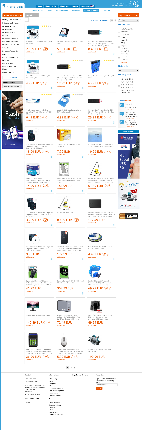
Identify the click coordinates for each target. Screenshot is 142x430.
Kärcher (124, 48)
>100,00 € (125, 93)
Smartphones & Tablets (10, 45)
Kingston (124, 34)
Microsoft (124, 51)
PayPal (52, 407)
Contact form (31, 379)
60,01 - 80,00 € (126, 87)
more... (29, 403)
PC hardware (7, 29)
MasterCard (54, 412)
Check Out (64, 6)
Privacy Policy (54, 386)
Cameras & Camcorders (10, 38)
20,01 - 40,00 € (126, 82)
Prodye (123, 59)
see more (124, 62)
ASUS (123, 57)
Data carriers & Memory (11, 23)
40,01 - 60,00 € (126, 85)
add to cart (30, 52)
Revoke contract (55, 395)
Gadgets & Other (8, 72)
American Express (56, 414)
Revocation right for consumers (57, 392)
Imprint (53, 383)
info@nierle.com (33, 398)
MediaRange (126, 29)
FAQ (51, 381)
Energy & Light (7, 63)
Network (5, 54)
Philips (123, 37)
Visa (51, 410)
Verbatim (124, 32)
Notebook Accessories (10, 51)
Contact (75, 6)
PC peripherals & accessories (8, 33)
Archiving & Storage (9, 26)
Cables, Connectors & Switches (10, 58)
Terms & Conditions (57, 388)
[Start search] (27, 19)
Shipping (53, 379)
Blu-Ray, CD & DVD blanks (11, 20)
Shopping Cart (51, 6)
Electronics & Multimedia (11, 41)
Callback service (32, 381)
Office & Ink (6, 48)
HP (122, 43)
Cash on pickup (55, 405)
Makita (124, 54)
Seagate (124, 46)
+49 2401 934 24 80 (33, 395)
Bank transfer (55, 403)
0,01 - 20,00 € (126, 79)
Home (39, 6)
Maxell (123, 40)
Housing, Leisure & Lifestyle (9, 67)
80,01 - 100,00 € (127, 90)
